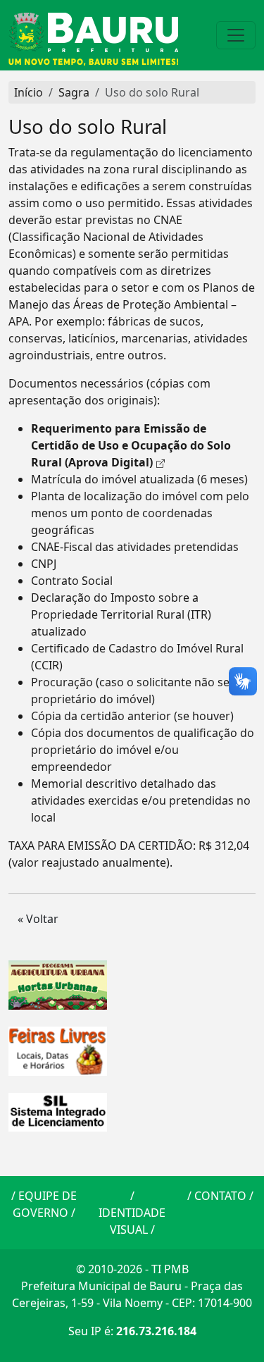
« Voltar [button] (38, 919)
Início (28, 92)
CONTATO (220, 1195)
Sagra (73, 92)
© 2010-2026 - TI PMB (132, 1269)
